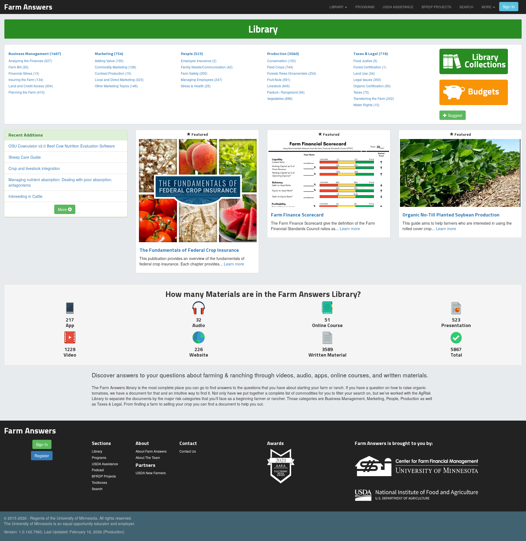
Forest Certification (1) (369, 67)
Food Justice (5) (365, 60)
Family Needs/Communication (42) (207, 67)
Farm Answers (28, 7)
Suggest (454, 115)
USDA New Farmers (151, 472)
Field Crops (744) (280, 67)
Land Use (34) (364, 73)
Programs (365, 6)
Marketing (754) (109, 53)
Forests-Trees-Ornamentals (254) (291, 73)
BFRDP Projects (436, 6)
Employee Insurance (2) (198, 60)
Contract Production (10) (113, 73)
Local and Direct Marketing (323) (119, 79)
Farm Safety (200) (194, 73)
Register (42, 455)
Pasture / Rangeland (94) (286, 92)
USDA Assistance (398, 6)
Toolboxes (99, 482)
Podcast (98, 469)
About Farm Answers (151, 451)
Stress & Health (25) (196, 85)
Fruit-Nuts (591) (278, 79)
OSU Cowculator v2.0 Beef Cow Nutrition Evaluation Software (61, 146)
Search (466, 6)
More (487, 6)
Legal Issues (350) (367, 79)
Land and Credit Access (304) (30, 85)
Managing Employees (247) (201, 79)
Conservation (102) (281, 60)
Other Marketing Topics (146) (116, 85)
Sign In (509, 6)
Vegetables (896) (280, 98)
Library (337, 6)
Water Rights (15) (366, 104)
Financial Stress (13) (23, 73)
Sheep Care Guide (24, 157)
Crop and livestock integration (34, 168)
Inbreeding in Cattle (25, 196)
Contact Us (187, 451)
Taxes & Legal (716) (370, 53)
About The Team (148, 457)
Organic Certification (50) (372, 85)
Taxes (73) (361, 92)
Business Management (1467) (34, 53)
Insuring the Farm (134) (25, 79)
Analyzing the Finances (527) (30, 60)
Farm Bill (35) (18, 67)
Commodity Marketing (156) (115, 67)
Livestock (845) (278, 85)
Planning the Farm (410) (26, 92)
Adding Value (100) (109, 60)
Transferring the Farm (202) (373, 98)
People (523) (192, 53)
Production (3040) (283, 53)
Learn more (234, 264)
